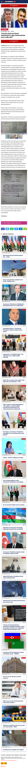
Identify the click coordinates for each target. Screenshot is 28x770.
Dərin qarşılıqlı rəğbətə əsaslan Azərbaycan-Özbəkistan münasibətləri (13, 481)
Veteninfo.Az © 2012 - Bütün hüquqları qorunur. (9, 760)
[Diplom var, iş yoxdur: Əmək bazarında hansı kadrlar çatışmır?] (14, 690)
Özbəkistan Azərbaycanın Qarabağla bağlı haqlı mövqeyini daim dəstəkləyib (13, 528)
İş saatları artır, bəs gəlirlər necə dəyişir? (13, 749)
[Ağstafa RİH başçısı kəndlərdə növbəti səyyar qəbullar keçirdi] (14, 566)
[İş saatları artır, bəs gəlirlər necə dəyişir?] (14, 739)
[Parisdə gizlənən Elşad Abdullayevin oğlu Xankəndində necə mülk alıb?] (14, 18)
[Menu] (2, 1)
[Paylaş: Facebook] (3, 229)
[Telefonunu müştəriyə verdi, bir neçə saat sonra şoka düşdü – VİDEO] (14, 715)
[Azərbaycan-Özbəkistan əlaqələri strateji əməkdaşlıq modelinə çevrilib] (14, 541)
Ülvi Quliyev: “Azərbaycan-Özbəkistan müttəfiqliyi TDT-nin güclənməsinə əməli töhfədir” (13, 433)
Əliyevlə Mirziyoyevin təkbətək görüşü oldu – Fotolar (13, 256)
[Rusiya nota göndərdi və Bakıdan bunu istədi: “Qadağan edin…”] (14, 269)
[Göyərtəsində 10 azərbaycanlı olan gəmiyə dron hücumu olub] (14, 590)
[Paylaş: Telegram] (21, 229)
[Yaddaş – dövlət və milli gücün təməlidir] (14, 447)
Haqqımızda (8, 755)
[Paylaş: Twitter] (7, 229)
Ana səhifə (3, 755)
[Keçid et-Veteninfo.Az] (9, 2)
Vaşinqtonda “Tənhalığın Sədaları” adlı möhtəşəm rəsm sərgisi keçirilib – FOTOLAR (13, 356)
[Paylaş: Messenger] (16, 229)
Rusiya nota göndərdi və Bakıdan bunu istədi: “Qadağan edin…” (13, 280)
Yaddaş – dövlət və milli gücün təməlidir (13, 457)
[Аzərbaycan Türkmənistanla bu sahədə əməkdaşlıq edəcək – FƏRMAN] (14, 642)
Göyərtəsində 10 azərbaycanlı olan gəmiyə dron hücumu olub (14, 601)
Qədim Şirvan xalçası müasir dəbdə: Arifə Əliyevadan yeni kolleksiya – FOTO (13, 380)
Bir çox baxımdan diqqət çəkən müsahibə (14, 504)
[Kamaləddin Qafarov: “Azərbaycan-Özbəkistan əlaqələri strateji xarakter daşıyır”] (14, 318)
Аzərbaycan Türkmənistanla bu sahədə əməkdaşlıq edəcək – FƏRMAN (13, 653)
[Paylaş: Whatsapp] (12, 229)
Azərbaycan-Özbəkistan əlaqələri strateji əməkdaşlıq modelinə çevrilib (13, 552)
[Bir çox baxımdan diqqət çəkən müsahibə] (14, 494)
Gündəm (5, 29)
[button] (26, 123)
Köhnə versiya (23, 755)
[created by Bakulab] (3, 766)
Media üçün (17, 755)
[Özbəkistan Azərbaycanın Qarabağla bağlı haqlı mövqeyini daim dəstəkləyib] (14, 517)
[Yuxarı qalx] (24, 766)
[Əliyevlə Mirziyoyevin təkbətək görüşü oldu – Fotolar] (14, 245)
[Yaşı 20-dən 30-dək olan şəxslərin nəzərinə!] (14, 666)
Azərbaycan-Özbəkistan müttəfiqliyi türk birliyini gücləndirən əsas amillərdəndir (13, 304)
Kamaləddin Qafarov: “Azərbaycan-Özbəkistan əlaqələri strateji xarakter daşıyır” (12, 330)
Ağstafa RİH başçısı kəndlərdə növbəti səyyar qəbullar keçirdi (13, 577)
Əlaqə (13, 755)
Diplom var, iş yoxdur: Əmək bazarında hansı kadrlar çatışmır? (13, 701)
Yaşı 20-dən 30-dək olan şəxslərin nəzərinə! (12, 677)
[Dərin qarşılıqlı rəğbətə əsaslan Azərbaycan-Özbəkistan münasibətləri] (14, 470)
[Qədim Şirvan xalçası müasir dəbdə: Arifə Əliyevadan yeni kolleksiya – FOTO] (14, 369)
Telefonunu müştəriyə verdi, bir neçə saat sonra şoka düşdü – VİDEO (14, 726)
